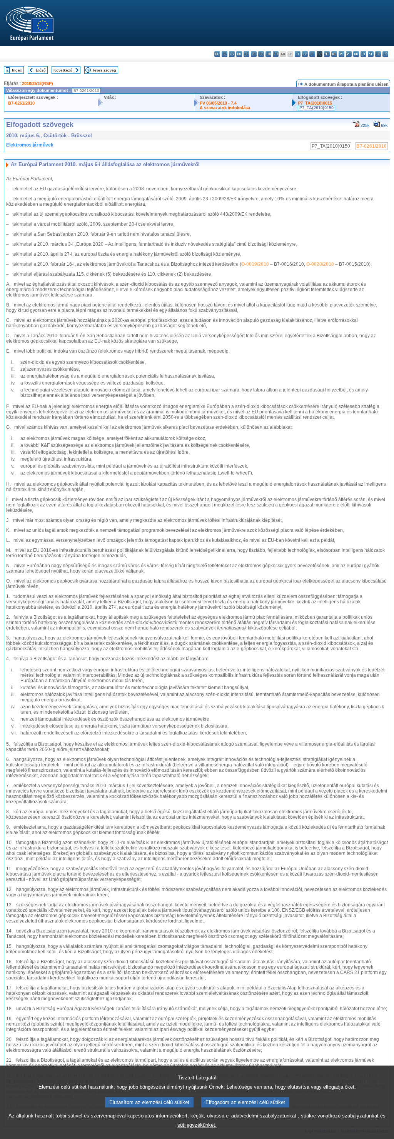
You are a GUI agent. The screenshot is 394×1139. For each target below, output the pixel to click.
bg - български (217, 54)
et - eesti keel (254, 54)
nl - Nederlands (334, 54)
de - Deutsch (246, 54)
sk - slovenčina (363, 54)
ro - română (356, 54)
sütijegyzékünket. (197, 1125)
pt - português (349, 54)
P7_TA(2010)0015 (315, 103)
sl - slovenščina (371, 54)
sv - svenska (385, 54)
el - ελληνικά (261, 54)
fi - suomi (378, 54)
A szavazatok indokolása (225, 107)
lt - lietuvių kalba (312, 54)
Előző (41, 70)
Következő (62, 70)
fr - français (276, 54)
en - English (268, 54)
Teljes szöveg (104, 70)
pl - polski (341, 54)
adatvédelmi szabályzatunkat (263, 1116)
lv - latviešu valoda (305, 54)
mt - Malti (327, 54)
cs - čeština (232, 54)
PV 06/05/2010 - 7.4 (218, 103)
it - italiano (298, 54)
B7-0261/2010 (21, 103)
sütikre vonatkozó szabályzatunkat (340, 1116)
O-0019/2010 (255, 264)
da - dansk (239, 54)
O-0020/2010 (320, 264)
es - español (224, 54)
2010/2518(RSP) (37, 83)
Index (17, 70)
